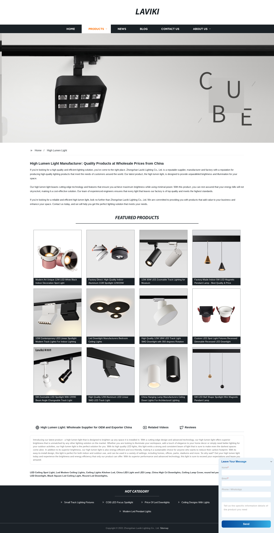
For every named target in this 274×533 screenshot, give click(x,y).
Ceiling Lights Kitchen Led (100, 472)
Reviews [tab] (190, 427)
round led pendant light (217, 472)
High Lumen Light (57, 150)
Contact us (170, 28)
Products (96, 28)
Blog (144, 28)
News (122, 28)
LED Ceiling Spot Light (42, 472)
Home (70, 28)
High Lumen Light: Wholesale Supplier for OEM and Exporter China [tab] (86, 427)
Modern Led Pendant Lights (137, 511)
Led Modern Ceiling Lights (70, 472)
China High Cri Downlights (166, 472)
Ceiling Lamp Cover (192, 472)
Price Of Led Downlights (157, 502)
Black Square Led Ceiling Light (64, 475)
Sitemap (164, 528)
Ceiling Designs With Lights (196, 502)
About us (200, 28)
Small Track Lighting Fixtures (79, 502)
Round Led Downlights (94, 475)
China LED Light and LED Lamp (133, 472)
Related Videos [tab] (158, 427)
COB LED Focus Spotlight (119, 502)
